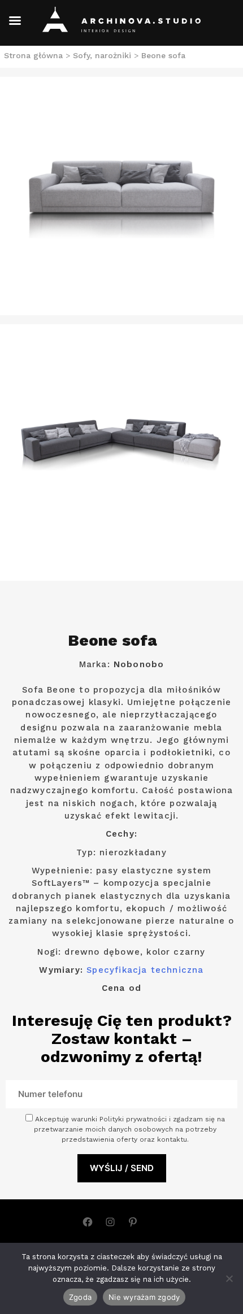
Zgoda (80, 1297)
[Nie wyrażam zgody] (229, 1278)
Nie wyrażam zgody (144, 1297)
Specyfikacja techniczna (144, 970)
